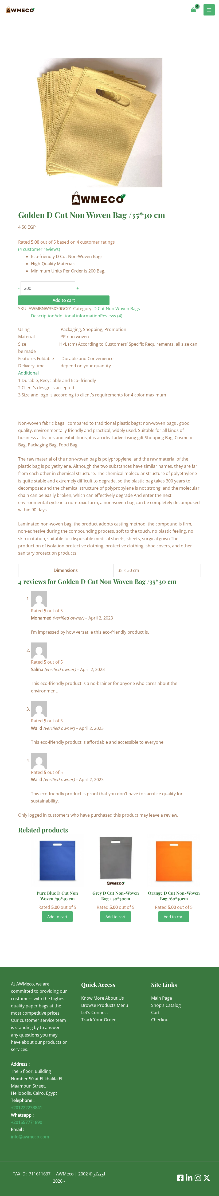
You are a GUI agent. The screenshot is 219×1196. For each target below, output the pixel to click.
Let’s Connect (94, 1012)
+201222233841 (26, 1108)
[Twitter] (206, 1178)
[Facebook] (180, 1178)
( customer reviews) (39, 249)
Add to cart (64, 300)
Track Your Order (98, 1020)
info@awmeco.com (30, 1137)
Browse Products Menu (104, 1005)
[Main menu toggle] (209, 9)
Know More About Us (102, 998)
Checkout (160, 1020)
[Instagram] (198, 1178)
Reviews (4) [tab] (111, 316)
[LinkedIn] (189, 1178)
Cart (155, 1012)
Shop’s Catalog (166, 1005)
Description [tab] (42, 316)
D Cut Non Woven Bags (116, 308)
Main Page (161, 998)
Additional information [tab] (77, 316)
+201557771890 (26, 1122)
